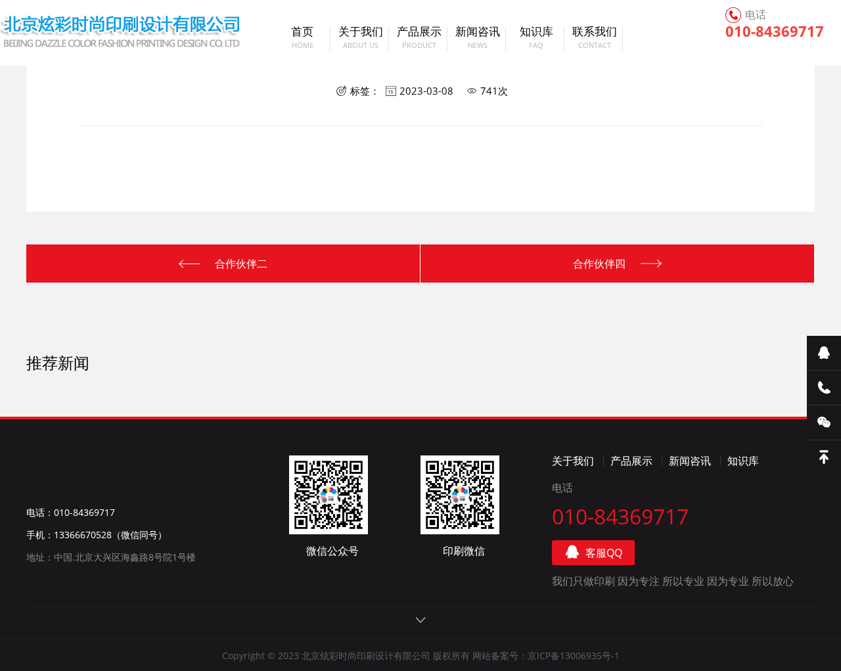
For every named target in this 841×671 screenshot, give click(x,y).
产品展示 (419, 38)
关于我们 (360, 38)
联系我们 (594, 38)
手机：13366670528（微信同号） (96, 534)
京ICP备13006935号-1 (574, 655)
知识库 (536, 38)
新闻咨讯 (477, 38)
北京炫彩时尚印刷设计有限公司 (54, 26)
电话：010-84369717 (70, 512)
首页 (302, 38)
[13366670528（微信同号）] (824, 388)
